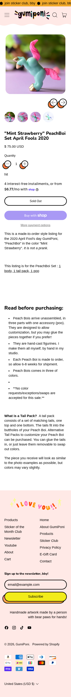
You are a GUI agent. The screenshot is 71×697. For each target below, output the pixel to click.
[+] (24, 163)
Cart (7, 559)
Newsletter (12, 538)
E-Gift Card (48, 554)
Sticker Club (49, 541)
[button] (55, 15)
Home (44, 520)
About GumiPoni (52, 527)
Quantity (10, 155)
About (8, 552)
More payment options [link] (35, 225)
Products (11, 520)
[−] (7, 163)
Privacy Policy (50, 547)
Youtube (10, 545)
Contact (45, 561)
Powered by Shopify (45, 644)
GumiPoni (22, 644)
